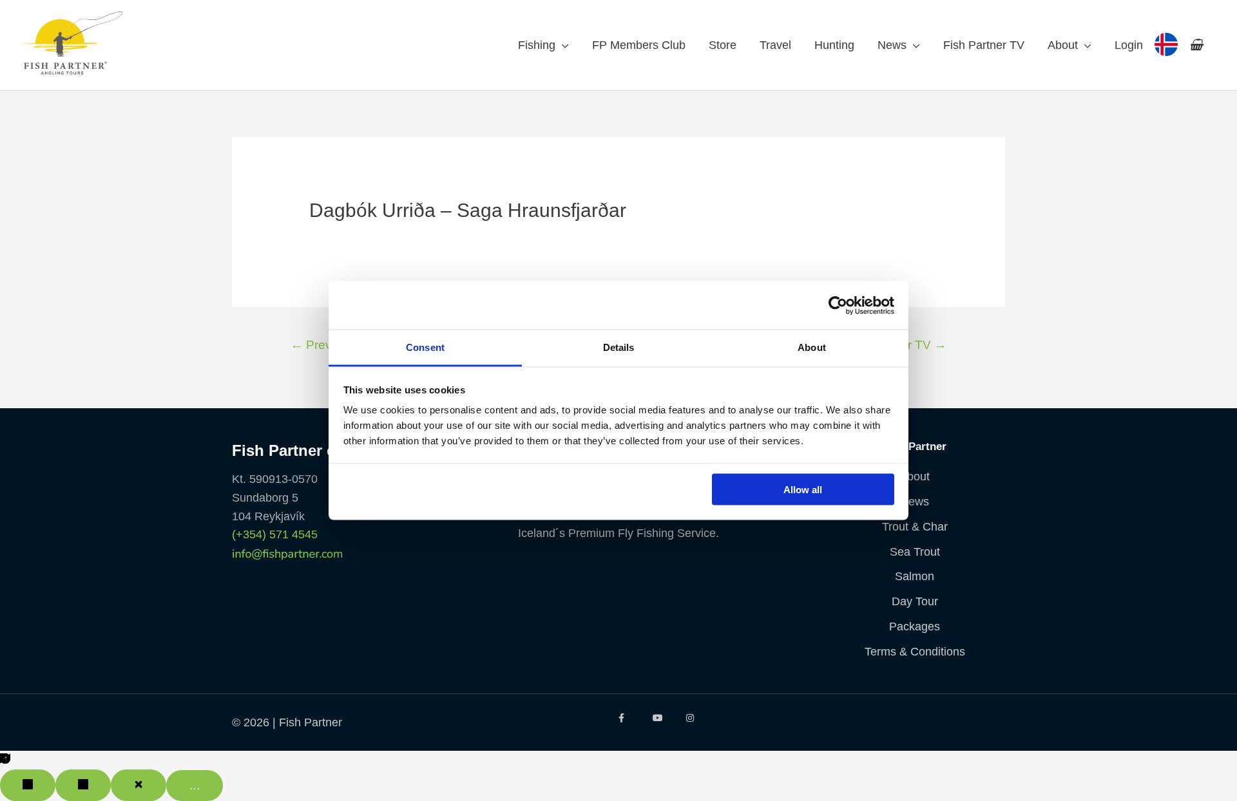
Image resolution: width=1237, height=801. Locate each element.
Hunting (834, 45)
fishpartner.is (1166, 44)
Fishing (536, 45)
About (1063, 45)
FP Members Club (639, 45)
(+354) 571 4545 (275, 534)
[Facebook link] (625, 717)
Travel (775, 45)
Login (1129, 45)
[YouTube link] (660, 717)
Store (722, 45)
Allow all (802, 489)
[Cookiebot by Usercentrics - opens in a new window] (838, 305)
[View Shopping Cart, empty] (1196, 45)
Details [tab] (619, 347)
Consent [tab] (425, 347)
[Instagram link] (693, 717)
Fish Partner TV (983, 45)
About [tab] (812, 347)
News (891, 45)
